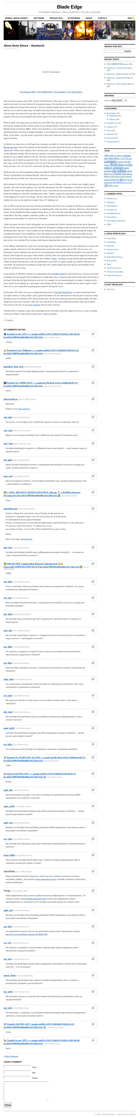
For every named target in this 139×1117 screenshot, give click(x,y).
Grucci (109, 130)
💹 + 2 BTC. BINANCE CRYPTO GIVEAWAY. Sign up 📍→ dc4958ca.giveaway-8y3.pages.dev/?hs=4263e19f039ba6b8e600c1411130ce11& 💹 (42, 494)
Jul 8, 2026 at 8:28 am (21, 790)
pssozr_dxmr (10, 975)
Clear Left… (111, 289)
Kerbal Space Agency (16, 18)
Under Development (114, 275)
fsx (130, 164)
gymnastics (117, 173)
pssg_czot (8, 476)
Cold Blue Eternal (58, 273)
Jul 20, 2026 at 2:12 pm (21, 959)
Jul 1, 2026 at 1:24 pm (23, 728)
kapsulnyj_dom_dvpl (13, 366)
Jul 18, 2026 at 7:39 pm (20, 891)
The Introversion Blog (115, 271)
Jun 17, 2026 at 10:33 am (22, 631)
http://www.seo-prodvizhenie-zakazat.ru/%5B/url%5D (26, 934)
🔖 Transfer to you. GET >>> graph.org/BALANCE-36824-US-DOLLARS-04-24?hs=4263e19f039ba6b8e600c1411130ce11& (42, 1042)
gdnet (121, 170)
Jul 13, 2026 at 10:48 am (22, 839)
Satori (109, 264)
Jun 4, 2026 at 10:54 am (27, 509)
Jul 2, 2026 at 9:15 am (51, 761)
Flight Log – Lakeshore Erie (117, 68)
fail (129, 161)
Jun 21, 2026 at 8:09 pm (22, 647)
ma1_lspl (8, 630)
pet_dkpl (8, 662)
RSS (130, 18)
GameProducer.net (113, 213)
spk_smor (8, 711)
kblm (106, 176)
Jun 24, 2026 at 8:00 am (21, 663)
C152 (120, 159)
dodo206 (124, 162)
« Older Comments (11, 1056)
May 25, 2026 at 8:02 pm (22, 430)
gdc (114, 170)
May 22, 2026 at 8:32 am (22, 417)
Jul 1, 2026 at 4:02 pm (21, 744)
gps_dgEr (8, 614)
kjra (110, 177)
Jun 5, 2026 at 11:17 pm (21, 548)
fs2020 (125, 165)
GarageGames (112, 217)
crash (119, 161)
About (89, 18)
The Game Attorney (114, 268)
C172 (125, 158)
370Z (111, 155)
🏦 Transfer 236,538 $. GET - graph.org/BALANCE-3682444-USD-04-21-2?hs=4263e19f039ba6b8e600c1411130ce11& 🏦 (39, 1025)
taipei (106, 182)
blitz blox (113, 158)
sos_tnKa (8, 744)
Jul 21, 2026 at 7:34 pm (25, 975)
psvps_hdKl (9, 855)
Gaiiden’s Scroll (112, 249)
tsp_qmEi (8, 991)
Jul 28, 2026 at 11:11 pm (56, 1027)
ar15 (114, 156)
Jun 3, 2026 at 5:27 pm (21, 476)
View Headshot (60, 92)
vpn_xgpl (8, 430)
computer (110, 161)
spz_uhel (8, 926)
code (130, 158)
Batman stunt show (11, 147)
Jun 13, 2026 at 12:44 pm (22, 582)
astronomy (120, 156)
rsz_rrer (7, 942)
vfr (106, 185)
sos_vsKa (8, 838)
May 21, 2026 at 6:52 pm (27, 399)
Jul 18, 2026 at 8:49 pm (22, 910)
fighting (107, 165)
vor (110, 185)
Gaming (110, 127)
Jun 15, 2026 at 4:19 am (21, 598)
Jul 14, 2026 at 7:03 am (24, 855)
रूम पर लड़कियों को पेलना (115, 64)
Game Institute (112, 206)
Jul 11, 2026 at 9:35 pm (22, 823)
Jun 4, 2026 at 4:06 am (69, 496)
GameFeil (110, 253)
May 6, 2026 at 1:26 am (52, 337)
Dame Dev (110, 246)
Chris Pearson (130, 1114)
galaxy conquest (114, 167)
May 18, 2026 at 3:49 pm (33, 367)
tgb (114, 182)
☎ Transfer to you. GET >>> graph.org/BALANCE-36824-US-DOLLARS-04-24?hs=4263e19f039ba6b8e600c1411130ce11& (42, 335)
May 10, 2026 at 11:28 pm (52, 354)
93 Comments (8, 320)
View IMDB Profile (45, 92)
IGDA (109, 224)
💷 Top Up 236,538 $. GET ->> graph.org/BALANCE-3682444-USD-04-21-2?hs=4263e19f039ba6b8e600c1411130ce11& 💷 (40, 775)
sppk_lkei (8, 789)
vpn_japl (8, 417)
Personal (110, 134)
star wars (130, 180)
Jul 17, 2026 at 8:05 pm (24, 871)
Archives (107, 100)
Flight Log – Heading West (117, 78)
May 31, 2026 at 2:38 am (21, 460)
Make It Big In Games (115, 257)
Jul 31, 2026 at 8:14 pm (52, 1044)
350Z (106, 155)
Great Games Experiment (116, 220)
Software (39, 18)
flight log (116, 164)
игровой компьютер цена (35, 898)
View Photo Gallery (75, 92)
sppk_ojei (8, 910)
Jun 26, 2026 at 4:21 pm (21, 696)
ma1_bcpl (8, 443)
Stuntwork (74, 18)
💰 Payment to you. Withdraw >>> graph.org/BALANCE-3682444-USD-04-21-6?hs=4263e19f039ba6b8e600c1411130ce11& (41, 352)
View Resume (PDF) (28, 92)
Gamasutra (111, 202)
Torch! (54, 258)
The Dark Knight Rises (63, 292)
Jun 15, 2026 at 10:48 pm (22, 614)
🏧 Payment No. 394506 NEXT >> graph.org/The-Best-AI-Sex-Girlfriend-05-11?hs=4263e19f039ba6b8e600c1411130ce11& (41, 384)
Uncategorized (112, 141)
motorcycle (114, 179)
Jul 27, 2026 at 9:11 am (21, 992)
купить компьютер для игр (45, 879)
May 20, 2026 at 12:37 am (52, 386)
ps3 (125, 179)
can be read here (34, 304)
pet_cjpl (7, 597)
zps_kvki (8, 1007)
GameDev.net (112, 123)
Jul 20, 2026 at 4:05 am (21, 927)
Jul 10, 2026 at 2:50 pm (23, 806)
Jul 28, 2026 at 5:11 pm (21, 1008)
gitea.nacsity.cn (11, 399)
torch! (125, 182)
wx (113, 185)
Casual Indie (111, 238)
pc (121, 178)
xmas (116, 186)
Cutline (120, 1114)
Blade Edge (69, 7)
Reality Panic (112, 260)
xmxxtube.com (10, 508)
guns (110, 174)
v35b (130, 182)
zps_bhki (8, 581)
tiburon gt (120, 182)
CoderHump (111, 242)
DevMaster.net (112, 198)
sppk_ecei (8, 822)
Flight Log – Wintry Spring (117, 84)
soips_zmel (8, 679)
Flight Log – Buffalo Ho (116, 74)
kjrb (113, 176)
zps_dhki (8, 646)
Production (56, 18)
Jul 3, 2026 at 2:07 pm (55, 777)
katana (129, 173)
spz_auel (8, 958)
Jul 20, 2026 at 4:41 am (20, 943)
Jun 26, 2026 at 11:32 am (23, 679)
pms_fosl (8, 547)
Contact (102, 18)
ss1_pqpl (8, 695)
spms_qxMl (9, 806)
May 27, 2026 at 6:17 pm (22, 444)
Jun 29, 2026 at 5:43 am (22, 712)
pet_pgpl (8, 459)
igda (124, 173)
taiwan (110, 182)
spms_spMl (9, 728)
